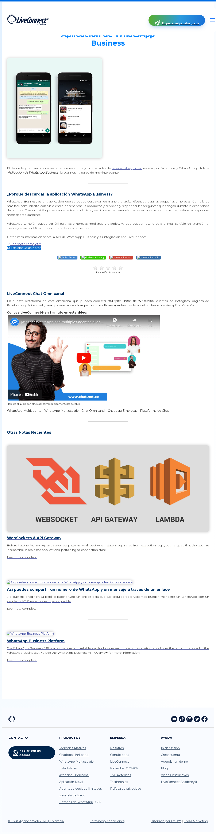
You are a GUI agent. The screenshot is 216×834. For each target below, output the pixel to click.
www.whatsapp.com (127, 168)
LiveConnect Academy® (179, 782)
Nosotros (117, 748)
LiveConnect (119, 761)
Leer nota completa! (25, 244)
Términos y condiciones (107, 821)
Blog (164, 768)
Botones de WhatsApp (80, 802)
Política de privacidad (125, 789)
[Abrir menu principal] (212, 20)
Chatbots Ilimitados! (74, 755)
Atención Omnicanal (74, 775)
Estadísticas (68, 768)
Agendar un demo (174, 761)
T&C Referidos (120, 775)
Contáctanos (119, 755)
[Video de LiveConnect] (83, 400)
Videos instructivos (175, 775)
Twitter (72, 257)
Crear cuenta (170, 755)
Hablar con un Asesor (30, 753)
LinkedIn (154, 257)
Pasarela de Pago (72, 795)
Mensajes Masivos (72, 748)
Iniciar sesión (170, 748)
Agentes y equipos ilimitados (80, 789)
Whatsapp (99, 257)
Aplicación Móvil (71, 782)
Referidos (124, 768)
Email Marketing (196, 821)
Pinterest (127, 257)
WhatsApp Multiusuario (76, 761)
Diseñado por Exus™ (166, 821)
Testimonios (119, 782)
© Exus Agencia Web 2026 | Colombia (36, 821)
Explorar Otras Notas (25, 248)
